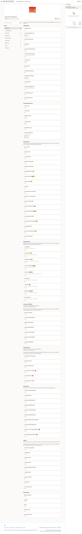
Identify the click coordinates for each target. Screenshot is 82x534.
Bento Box (13, 43)
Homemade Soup (13, 30)
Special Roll (13, 35)
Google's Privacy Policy (21, 530)
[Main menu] (1, 1)
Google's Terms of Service (31, 530)
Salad (13, 45)
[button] (42, 29)
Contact (23, 527)
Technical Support (42, 527)
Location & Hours (18, 527)
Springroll (59, 531)
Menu (8, 527)
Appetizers (13, 28)
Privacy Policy (48, 527)
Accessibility (59, 527)
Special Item (13, 40)
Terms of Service (53, 527)
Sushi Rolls (13, 33)
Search (20, 22)
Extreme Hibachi (13, 38)
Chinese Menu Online (57, 530)
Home (5, 527)
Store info (58, 18)
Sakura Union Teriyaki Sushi (8, 1)
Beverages (13, 47)
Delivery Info (12, 527)
